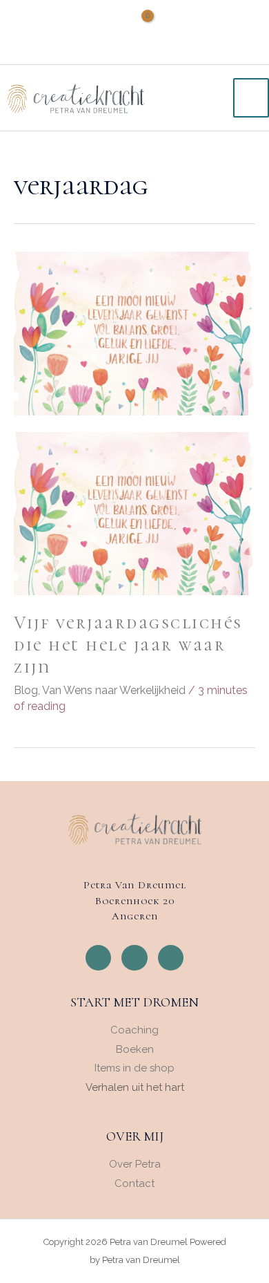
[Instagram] (134, 958)
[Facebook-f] (99, 958)
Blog (26, 690)
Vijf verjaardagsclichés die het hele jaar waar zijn (128, 644)
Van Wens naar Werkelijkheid (114, 690)
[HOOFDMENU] (251, 98)
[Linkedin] (171, 958)
